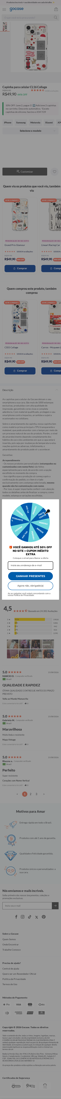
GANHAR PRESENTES (30, 576)
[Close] (55, 503)
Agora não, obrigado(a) (30, 585)
